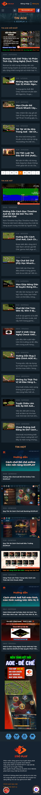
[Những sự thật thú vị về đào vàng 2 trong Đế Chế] (9, 379)
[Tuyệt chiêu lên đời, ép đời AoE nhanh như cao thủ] (9, 402)
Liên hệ (6, 790)
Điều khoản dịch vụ (10, 787)
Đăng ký (35, 4)
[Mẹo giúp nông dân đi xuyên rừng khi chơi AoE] (9, 284)
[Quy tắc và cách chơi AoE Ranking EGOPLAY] (20, 495)
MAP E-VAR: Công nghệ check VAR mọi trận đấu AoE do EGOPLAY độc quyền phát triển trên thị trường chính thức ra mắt (20, 649)
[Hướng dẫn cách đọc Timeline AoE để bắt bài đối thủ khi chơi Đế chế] (20, 194)
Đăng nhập (25, 4)
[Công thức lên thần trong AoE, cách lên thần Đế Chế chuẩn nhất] (20, 561)
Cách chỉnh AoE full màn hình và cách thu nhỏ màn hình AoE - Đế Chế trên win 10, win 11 (20, 614)
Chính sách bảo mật (10, 784)
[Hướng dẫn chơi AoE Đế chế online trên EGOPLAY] (20, 460)
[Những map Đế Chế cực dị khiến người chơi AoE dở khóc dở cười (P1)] (9, 81)
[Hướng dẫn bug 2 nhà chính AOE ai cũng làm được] (9, 355)
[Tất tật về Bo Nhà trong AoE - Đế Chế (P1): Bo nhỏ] (9, 128)
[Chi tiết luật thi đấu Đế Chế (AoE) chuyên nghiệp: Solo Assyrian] (9, 152)
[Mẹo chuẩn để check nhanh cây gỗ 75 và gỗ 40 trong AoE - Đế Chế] (9, 105)
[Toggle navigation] (2, 10)
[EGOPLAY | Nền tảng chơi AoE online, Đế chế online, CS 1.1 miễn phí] (7, 4)
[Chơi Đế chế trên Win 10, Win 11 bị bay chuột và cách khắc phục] (9, 307)
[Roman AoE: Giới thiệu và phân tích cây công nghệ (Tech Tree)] (20, 41)
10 (29, 173)
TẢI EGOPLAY (27, 10)
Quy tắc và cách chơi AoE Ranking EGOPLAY (20, 511)
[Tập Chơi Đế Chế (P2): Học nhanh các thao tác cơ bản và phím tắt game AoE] (9, 260)
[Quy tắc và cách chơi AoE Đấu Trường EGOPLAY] (20, 527)
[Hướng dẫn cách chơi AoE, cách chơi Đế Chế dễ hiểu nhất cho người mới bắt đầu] (9, 236)
